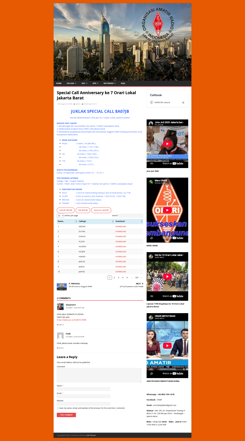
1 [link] (109, 278)
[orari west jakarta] (122, 79)
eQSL (123, 83)
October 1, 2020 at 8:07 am (75, 308)
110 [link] (136, 278)
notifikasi (109, 83)
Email (59, 393)
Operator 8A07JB (101, 210)
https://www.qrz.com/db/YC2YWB (71, 320)
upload (70, 83)
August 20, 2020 (66, 104)
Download (88, 104)
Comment (61, 366)
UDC (83, 83)
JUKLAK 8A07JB (65, 210)
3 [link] (118, 278)
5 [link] (127, 278)
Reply (61, 325)
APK (94, 83)
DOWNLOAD (121, 226)
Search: (115, 215)
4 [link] (122, 278)
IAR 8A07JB (83, 210)
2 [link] (114, 278)
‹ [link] (105, 278)
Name (59, 385)
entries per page (71, 215)
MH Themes (91, 435)
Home (59, 83)
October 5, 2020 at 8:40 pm (75, 337)
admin (78, 104)
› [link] (141, 278)
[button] (76, 221)
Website (60, 400)
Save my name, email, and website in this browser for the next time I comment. (92, 408)
